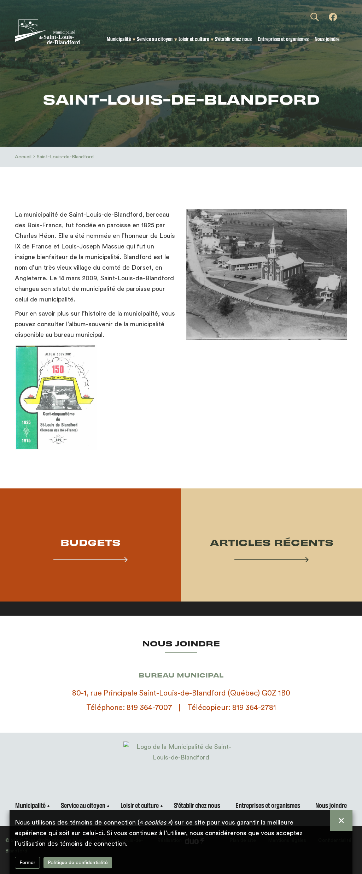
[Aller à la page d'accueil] (52, 31)
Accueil (23, 156)
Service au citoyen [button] (155, 38)
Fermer (27, 862)
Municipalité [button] (119, 38)
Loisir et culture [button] (194, 38)
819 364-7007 (149, 707)
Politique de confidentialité (78, 862)
